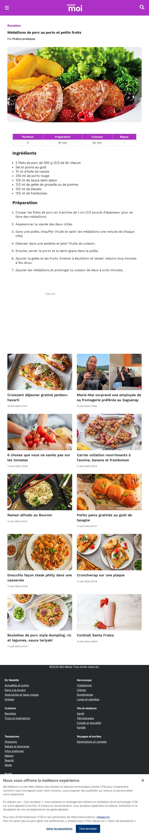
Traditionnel (84, 685)
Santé (80, 713)
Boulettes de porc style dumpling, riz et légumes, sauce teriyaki (39, 637)
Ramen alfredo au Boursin (29, 515)
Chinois (81, 690)
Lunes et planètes (88, 699)
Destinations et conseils (92, 741)
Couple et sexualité (89, 722)
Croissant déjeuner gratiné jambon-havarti (37, 397)
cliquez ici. (103, 817)
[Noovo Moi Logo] (74, 7)
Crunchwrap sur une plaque (101, 575)
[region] (74, 805)
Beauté (9, 760)
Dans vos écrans (15, 690)
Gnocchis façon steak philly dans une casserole (39, 577)
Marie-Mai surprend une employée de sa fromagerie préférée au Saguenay (109, 397)
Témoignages (85, 718)
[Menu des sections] (7, 8)
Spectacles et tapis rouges (22, 694)
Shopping (11, 741)
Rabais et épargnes (17, 746)
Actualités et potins (17, 685)
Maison (9, 755)
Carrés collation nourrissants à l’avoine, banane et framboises (104, 457)
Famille (81, 727)
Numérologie (85, 694)
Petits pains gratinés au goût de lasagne (104, 517)
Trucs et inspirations (17, 718)
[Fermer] (143, 780)
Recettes (14, 25)
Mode (8, 765)
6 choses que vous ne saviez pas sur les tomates (38, 457)
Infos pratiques (14, 751)
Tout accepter (88, 828)
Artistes (9, 699)
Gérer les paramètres (59, 828)
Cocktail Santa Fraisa (95, 635)
